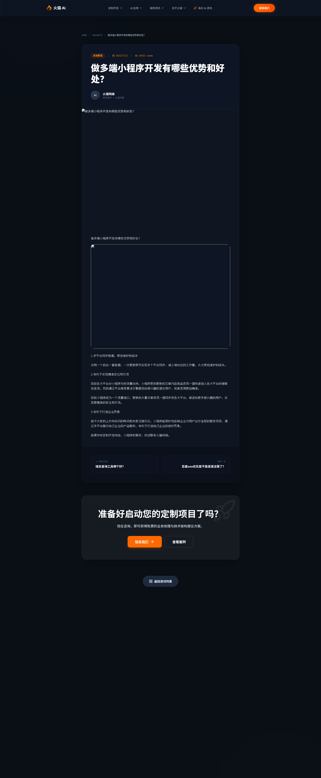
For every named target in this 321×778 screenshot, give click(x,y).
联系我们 (264, 8)
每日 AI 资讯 (205, 8)
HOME (84, 35)
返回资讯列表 (163, 581)
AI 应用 (134, 8)
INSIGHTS (97, 35)
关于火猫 (177, 8)
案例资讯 (155, 8)
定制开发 (113, 8)
